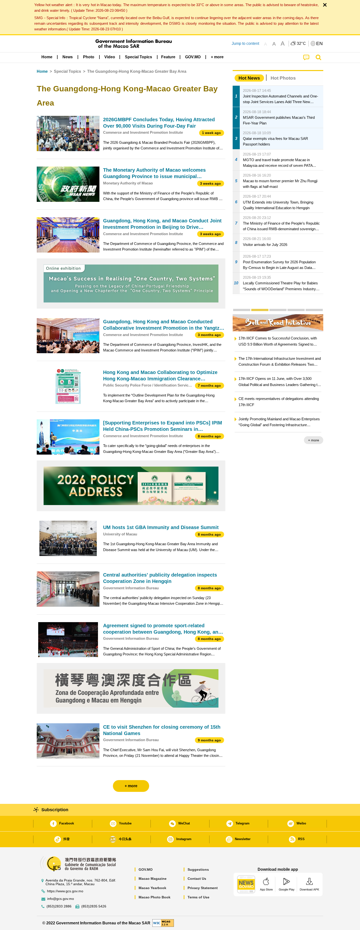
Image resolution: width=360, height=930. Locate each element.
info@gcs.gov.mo (60, 899)
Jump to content (245, 43)
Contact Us (197, 879)
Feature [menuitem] (168, 57)
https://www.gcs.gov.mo (65, 891)
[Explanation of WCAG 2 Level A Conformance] (163, 923)
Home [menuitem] (46, 57)
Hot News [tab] (249, 78)
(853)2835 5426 (93, 906)
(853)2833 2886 (59, 906)
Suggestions (198, 869)
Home (42, 71)
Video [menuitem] (109, 57)
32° (301, 44)
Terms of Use (198, 897)
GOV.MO (146, 869)
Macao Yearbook (152, 888)
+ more (313, 440)
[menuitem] (67, 57)
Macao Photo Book (154, 897)
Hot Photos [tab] (283, 78)
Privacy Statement (203, 888)
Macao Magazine (153, 879)
